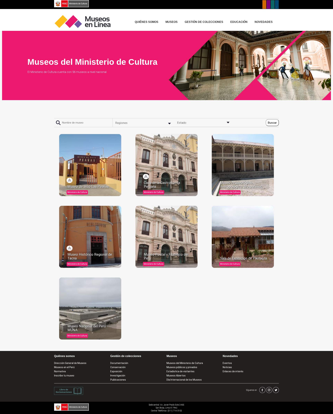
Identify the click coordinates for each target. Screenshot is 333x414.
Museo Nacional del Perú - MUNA (87, 328)
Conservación (118, 367)
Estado (181, 122)
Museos (171, 21)
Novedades (264, 21)
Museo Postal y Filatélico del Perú (166, 256)
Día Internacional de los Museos (184, 379)
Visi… (70, 180)
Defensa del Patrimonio (277, 4)
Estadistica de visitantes (180, 371)
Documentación (119, 363)
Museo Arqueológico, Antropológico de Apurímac (241, 184)
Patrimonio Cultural (264, 4)
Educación (238, 21)
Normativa (60, 371)
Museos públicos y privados (181, 367)
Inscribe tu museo (64, 375)
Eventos (227, 363)
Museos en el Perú (64, 367)
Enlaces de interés (233, 371)
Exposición (116, 371)
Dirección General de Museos (70, 363)
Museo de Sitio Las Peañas (88, 186)
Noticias (227, 367)
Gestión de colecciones (204, 21)
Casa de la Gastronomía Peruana (162, 184)
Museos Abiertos (176, 375)
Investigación (117, 375)
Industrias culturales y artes (268, 4)
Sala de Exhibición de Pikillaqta (243, 258)
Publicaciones (118, 379)
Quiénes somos (146, 21)
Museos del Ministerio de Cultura (184, 363)
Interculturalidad (273, 4)
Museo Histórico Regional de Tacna (89, 256)
